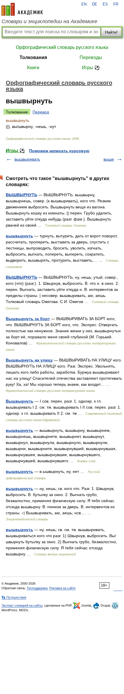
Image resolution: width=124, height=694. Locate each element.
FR (115, 4)
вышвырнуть (19, 236)
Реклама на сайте (62, 588)
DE (94, 4)
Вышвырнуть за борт (28, 318)
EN (84, 4)
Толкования (33, 57)
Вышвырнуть (19, 401)
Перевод (41, 112)
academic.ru (22, 9)
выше (109, 159)
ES (105, 4)
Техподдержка (37, 588)
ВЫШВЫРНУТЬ (21, 194)
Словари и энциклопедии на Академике (49, 21)
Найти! (111, 32)
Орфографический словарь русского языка (62, 47)
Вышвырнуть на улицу (29, 360)
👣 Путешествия (13, 597)
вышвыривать (27, 159)
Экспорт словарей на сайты (21, 605)
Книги (33, 67)
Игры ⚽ (91, 67)
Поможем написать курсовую (59, 150)
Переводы (91, 57)
